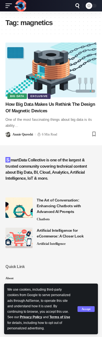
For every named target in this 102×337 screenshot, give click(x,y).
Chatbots (43, 219)
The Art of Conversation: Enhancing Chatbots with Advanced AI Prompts (59, 206)
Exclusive (39, 96)
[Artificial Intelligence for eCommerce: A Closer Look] (19, 238)
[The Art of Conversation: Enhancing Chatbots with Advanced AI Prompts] (19, 207)
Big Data (17, 96)
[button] (86, 309)
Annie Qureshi (23, 134)
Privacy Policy (31, 317)
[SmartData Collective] (20, 5)
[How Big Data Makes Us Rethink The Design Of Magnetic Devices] (51, 70)
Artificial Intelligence (51, 244)
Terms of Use (60, 317)
